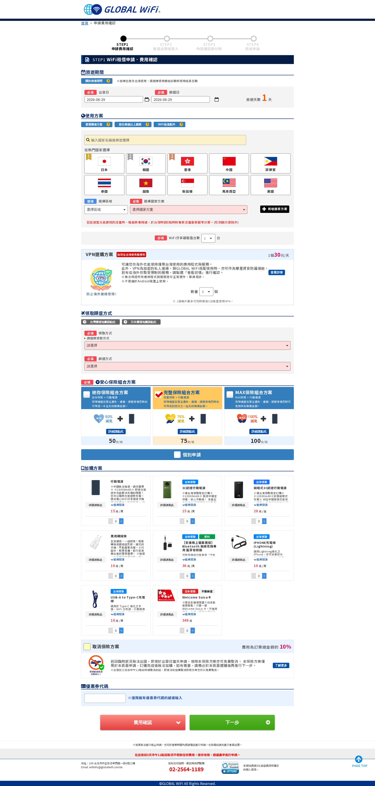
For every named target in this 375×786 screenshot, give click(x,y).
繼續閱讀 (119, 504)
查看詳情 (277, 272)
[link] (85, 23)
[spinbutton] (116, 521)
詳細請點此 (115, 431)
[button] (121, 521)
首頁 (85, 23)
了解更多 (281, 665)
